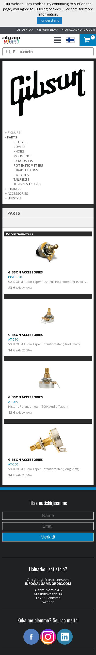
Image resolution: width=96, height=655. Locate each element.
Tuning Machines (27, 184)
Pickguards (23, 160)
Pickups (14, 132)
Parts (12, 137)
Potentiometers (28, 165)
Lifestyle (15, 198)
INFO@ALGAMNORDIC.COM (78, 29)
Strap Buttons (26, 170)
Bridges (20, 142)
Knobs (19, 151)
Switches (21, 175)
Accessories (18, 193)
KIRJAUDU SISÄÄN (46, 29)
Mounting (22, 156)
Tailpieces (22, 179)
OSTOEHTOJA (24, 29)
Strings (14, 189)
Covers (20, 146)
